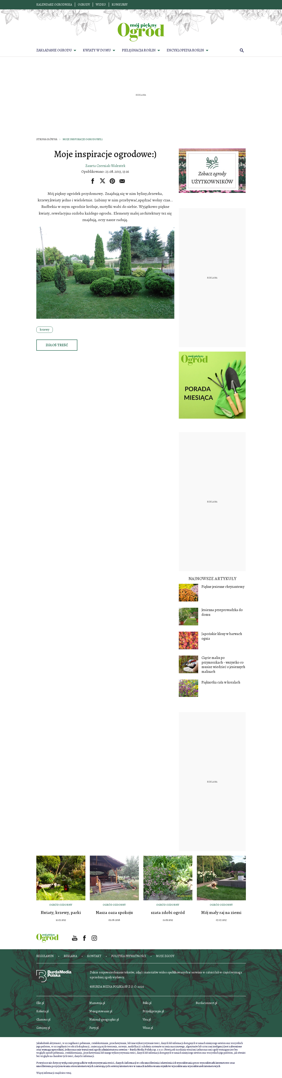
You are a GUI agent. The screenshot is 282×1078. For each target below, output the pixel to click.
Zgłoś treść (57, 345)
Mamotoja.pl (97, 1003)
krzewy (44, 329)
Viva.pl (147, 1019)
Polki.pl (147, 1003)
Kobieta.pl (42, 1011)
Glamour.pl (43, 1019)
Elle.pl (40, 1003)
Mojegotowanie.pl (100, 1011)
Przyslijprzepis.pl (153, 1011)
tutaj (68, 1072)
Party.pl (94, 1028)
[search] (242, 50)
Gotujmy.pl (43, 1028)
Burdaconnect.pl (206, 1003)
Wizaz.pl (148, 1028)
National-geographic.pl (104, 1019)
